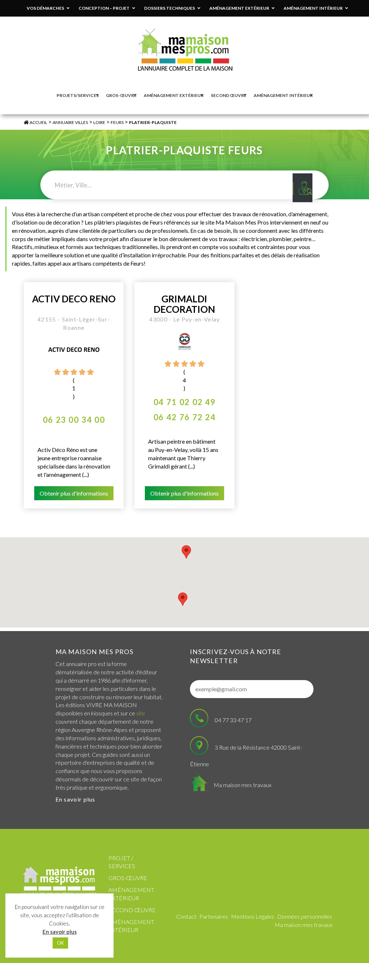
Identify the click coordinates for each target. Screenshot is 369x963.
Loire (99, 122)
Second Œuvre (132, 909)
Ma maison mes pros (94, 652)
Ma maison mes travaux (242, 784)
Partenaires (213, 916)
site (140, 713)
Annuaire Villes (70, 122)
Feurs (117, 122)
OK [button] (60, 943)
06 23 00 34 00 (74, 420)
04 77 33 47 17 (233, 719)
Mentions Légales (252, 916)
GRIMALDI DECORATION (184, 304)
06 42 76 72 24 (184, 417)
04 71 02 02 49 (184, 402)
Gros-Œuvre (127, 877)
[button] (186, 552)
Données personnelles (304, 916)
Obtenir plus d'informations (74, 493)
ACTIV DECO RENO (74, 299)
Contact (186, 916)
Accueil (38, 122)
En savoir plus (75, 799)
